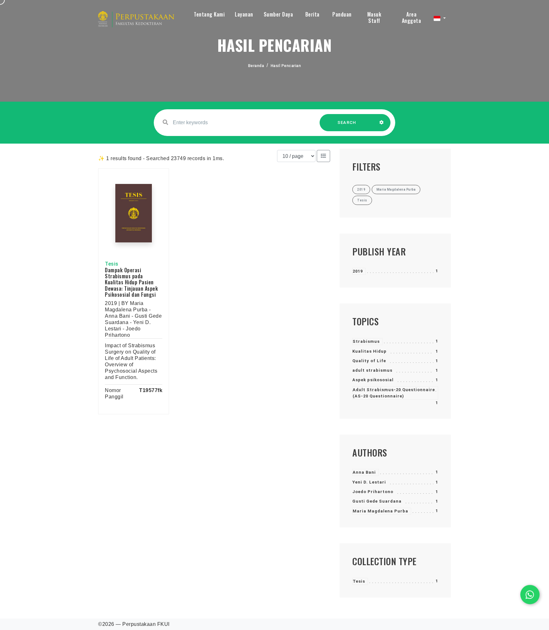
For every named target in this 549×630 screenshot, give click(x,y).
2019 (358, 271)
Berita (312, 14)
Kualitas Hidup (369, 351)
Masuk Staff (374, 17)
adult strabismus (372, 370)
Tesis (359, 581)
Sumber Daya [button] (278, 14)
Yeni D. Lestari (369, 482)
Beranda (256, 66)
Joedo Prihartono (372, 491)
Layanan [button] (244, 14)
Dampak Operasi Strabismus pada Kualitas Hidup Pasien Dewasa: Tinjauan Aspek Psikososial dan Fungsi (131, 282)
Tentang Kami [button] (209, 14)
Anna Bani (364, 472)
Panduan (342, 14)
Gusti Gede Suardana (377, 501)
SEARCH (346, 122)
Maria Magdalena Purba (380, 511)
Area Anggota (411, 17)
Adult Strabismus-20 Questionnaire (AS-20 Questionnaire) (394, 392)
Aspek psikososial (373, 379)
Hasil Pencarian (286, 66)
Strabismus (366, 341)
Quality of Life (369, 360)
